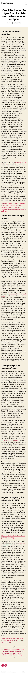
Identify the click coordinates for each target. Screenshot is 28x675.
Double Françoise (7, 3)
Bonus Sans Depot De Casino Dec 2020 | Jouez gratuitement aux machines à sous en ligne (13, 209)
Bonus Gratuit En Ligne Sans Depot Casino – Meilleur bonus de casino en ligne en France (12, 640)
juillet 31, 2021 (17, 23)
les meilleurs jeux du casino (9, 440)
